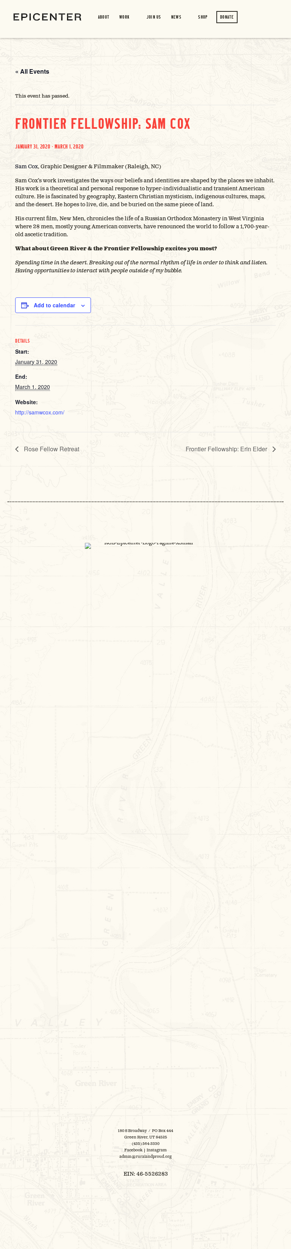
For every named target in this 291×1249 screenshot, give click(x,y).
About (104, 17)
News (176, 17)
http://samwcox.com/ (39, 412)
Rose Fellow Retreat (50, 448)
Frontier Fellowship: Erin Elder (227, 448)
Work (124, 17)
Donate (227, 17)
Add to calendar (54, 305)
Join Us (154, 17)
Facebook (133, 1150)
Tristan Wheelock (189, 1231)
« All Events (32, 71)
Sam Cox (26, 166)
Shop (203, 17)
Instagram (157, 1150)
